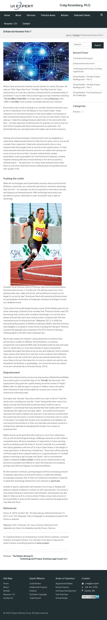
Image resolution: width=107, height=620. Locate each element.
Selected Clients (82, 15)
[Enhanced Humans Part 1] (36, 61)
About (18, 15)
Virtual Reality (62, 598)
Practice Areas (48, 15)
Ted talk (44, 380)
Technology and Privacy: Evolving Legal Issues (43, 559)
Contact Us (8, 598)
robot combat (27, 460)
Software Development (66, 591)
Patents (33, 591)
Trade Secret (35, 598)
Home (7, 15)
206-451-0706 (91, 587)
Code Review (35, 583)
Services (31, 15)
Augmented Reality (64, 583)
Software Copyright (38, 594)
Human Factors (62, 587)
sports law (55, 481)
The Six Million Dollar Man (15, 99)
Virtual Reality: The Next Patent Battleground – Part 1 (86, 86)
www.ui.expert (43, 543)
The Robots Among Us (18, 556)
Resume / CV (10, 23)
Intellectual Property (38, 587)
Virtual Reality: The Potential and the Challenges (87, 93)
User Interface (62, 594)
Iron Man (15, 102)
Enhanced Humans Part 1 (84, 63)
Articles (64, 15)
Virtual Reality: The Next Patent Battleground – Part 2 (86, 78)
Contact (26, 23)
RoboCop (54, 99)
